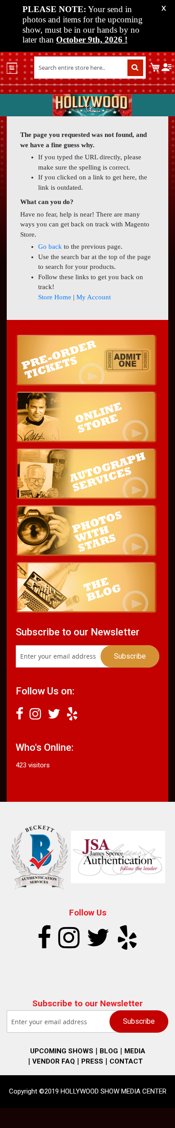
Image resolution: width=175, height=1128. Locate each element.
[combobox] (90, 67)
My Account (93, 297)
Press (92, 1061)
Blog (109, 1051)
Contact (126, 1061)
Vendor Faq (53, 1061)
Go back (50, 246)
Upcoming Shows (61, 1051)
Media (134, 1051)
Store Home (54, 297)
